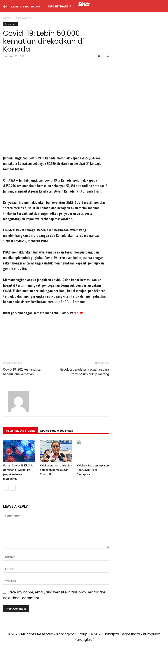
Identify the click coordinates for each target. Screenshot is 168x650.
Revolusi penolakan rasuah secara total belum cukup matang (84, 372)
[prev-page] (6, 488)
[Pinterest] (27, 66)
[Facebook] (7, 66)
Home (7, 18)
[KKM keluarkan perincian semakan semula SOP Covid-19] (56, 451)
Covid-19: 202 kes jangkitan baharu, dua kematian (22, 372)
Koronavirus (10, 24)
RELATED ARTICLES (20, 431)
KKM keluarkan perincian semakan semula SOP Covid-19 (56, 470)
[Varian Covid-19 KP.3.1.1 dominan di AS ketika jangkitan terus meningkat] (19, 451)
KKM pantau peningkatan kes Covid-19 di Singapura (93, 470)
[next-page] (13, 488)
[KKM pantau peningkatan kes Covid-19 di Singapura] (93, 451)
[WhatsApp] (37, 66)
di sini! (78, 313)
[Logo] (84, 4)
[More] (47, 66)
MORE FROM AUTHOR (56, 431)
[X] (17, 66)
